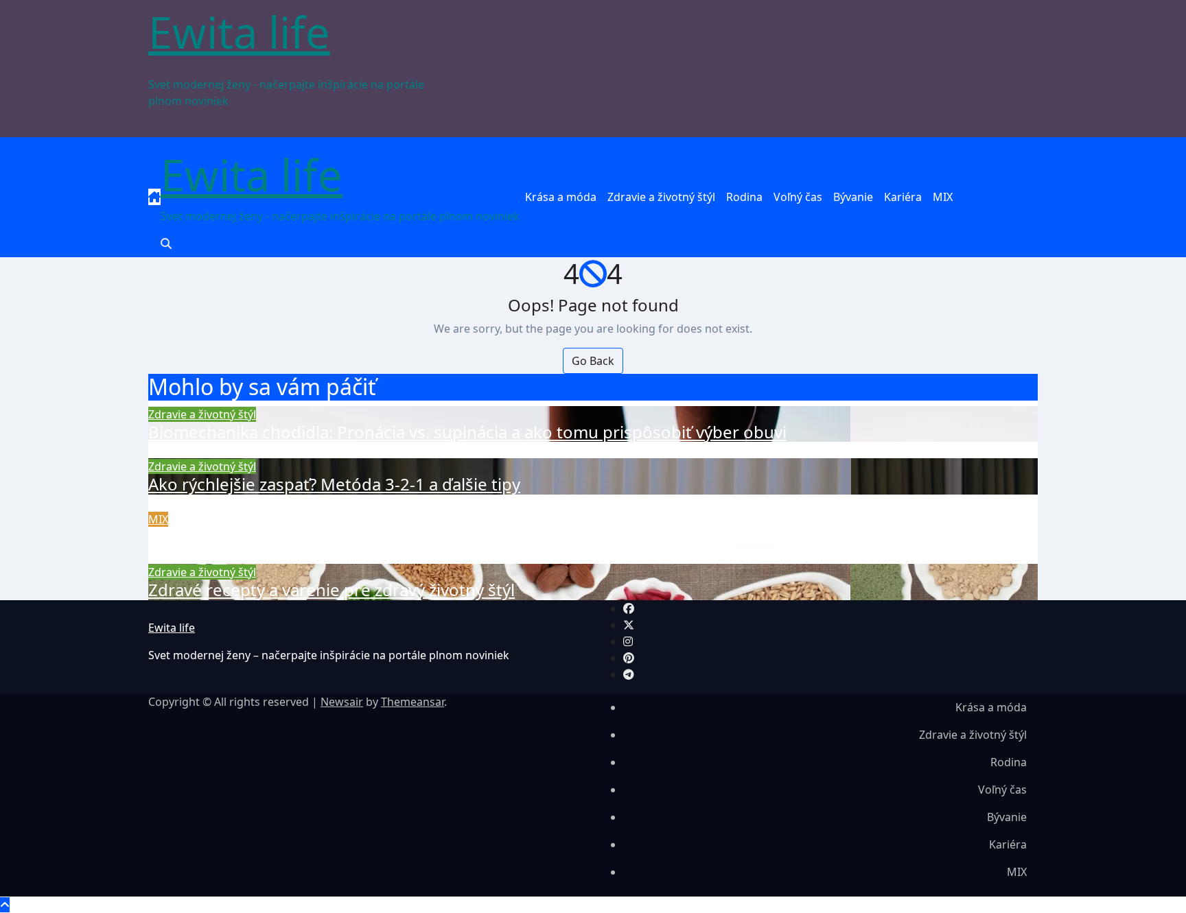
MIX (943, 196)
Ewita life (239, 32)
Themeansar (412, 701)
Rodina (744, 196)
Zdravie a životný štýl (661, 196)
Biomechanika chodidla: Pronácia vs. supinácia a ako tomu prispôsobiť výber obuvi (467, 431)
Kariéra (903, 196)
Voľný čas (798, 196)
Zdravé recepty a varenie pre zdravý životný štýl (331, 589)
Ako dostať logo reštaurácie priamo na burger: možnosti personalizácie (424, 536)
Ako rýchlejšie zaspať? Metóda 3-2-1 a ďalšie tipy (334, 484)
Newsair (342, 701)
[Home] (154, 197)
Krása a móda (560, 196)
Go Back (593, 360)
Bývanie (853, 196)
